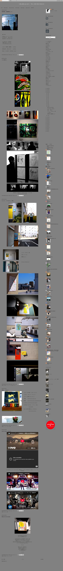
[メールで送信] (19, 54)
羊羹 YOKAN (5, 390)
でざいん (14, 385)
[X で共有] (21, 54)
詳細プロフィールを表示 (53, 10)
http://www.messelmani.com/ (22, 73)
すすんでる (50, 374)
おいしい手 (47, 59)
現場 (46, 47)
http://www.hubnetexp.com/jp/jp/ (22, 193)
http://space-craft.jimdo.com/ (25, 261)
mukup (52, 9)
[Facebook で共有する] (22, 54)
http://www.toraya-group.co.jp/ (32, 398)
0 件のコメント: (15, 54)
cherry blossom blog (49, 256)
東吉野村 (47, 61)
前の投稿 (42, 559)
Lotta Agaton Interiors (50, 215)
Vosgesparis (48, 186)
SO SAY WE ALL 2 (49, 174)
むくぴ (47, 48)
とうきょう (47, 57)
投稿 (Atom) (5, 561)
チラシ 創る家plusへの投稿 (50, 76)
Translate (52, 38)
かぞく (47, 62)
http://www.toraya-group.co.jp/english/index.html (34, 400)
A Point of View (49, 337)
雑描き (47, 66)
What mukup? (6, 7)
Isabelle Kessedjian (49, 149)
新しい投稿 (3, 559)
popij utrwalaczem (49, 329)
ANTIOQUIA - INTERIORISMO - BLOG (52, 189)
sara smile (48, 284)
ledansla (48, 250)
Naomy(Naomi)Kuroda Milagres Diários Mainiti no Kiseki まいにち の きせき (53, 350)
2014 (47, 118)
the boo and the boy (49, 203)
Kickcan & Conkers (49, 180)
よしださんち (48, 75)
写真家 (47, 84)
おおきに (47, 60)
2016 (47, 120)
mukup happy (22, 7)
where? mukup (17, 7)
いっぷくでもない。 (49, 51)
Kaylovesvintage (49, 230)
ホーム (23, 559)
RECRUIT (32, 7)
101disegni (48, 244)
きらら (47, 79)
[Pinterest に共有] (23, 54)
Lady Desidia (48, 278)
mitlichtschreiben (49, 296)
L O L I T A (48, 201)
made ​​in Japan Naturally (6, 431)
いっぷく (7, 385)
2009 (47, 88)
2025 (47, 131)
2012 (47, 92)
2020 (47, 126)
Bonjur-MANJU (31, 406)
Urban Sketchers (49, 162)
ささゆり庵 (47, 53)
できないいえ (48, 74)
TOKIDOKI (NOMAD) (50, 147)
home (1, 7)
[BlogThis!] (20, 54)
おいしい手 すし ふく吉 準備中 (53, 379)
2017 (47, 122)
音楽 (46, 67)
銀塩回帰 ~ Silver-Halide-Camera (51, 317)
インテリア (47, 58)
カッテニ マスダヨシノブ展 (7, 200)
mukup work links (11, 7)
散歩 (46, 52)
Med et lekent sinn (49, 331)
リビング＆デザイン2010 (49, 70)
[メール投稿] (18, 54)
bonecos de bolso (49, 156)
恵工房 (47, 78)
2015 (47, 119)
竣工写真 (47, 68)
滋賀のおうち (48, 80)
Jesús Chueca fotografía (50, 209)
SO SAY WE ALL (49, 363)
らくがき (47, 50)
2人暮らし (47, 71)
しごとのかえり (48, 85)
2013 (47, 117)
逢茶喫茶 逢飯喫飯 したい (7, 11)
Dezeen (48, 164)
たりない (49, 389)
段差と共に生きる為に (6, 516)
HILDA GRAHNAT (49, 236)
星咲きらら (47, 77)
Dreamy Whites (49, 217)
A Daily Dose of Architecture (51, 168)
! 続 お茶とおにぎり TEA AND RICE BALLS (31, 4)
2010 (47, 89)
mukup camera (28, 7)
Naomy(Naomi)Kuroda (50, 356)
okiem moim (48, 304)
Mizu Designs (48, 343)
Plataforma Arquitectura (50, 145)
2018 (47, 123)
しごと (47, 44)
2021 (47, 127)
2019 (47, 124)
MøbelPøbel (48, 323)
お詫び (47, 83)
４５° (49, 394)
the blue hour (48, 302)
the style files (48, 166)
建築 (10, 426)
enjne (5, 385)
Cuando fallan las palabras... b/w (51, 238)
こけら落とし (4, 59)
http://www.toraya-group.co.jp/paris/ (32, 402)
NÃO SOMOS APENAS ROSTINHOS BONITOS (52, 269)
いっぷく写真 (11, 385)
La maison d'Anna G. (50, 290)
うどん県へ (47, 65)
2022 (47, 128)
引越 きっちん (50, 384)
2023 (47, 129)
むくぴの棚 (47, 69)
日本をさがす (48, 49)
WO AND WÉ (49, 195)
